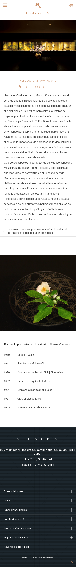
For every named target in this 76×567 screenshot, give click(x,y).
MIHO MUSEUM (38, 439)
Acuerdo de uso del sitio (17, 546)
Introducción (34, 13)
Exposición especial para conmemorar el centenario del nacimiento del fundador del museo (38, 230)
